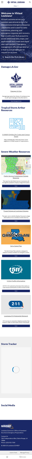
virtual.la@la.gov (15, 50)
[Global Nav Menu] (2, 2)
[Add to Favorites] (7, 457)
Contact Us (4, 436)
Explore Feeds (13, 452)
